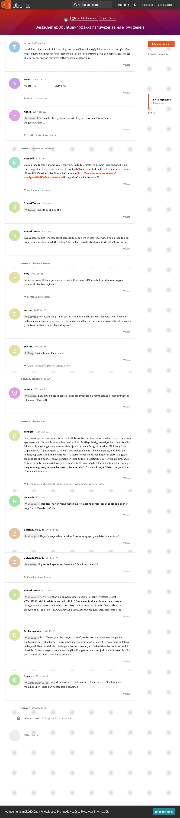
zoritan (32, 395)
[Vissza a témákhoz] (4, 4)
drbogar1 (33, 503)
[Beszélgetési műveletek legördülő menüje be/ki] (172, 44)
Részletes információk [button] (95, 811)
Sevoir (32, 118)
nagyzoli (33, 316)
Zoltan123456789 (38, 682)
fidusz (31, 209)
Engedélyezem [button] (164, 811)
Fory (31, 353)
